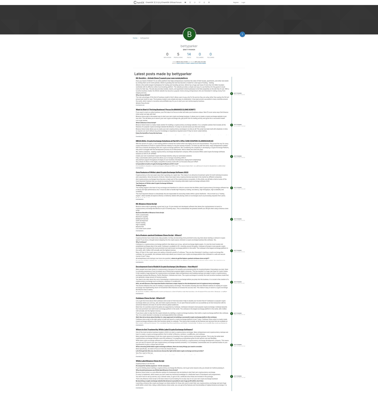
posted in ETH (139, 136)
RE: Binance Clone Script (146, 204)
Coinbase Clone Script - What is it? (150, 298)
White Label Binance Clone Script (150, 361)
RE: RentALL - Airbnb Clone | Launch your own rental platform (162, 78)
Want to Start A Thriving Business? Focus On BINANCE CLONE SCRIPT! (165, 109)
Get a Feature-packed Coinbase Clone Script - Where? (159, 235)
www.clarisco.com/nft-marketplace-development (191, 63)
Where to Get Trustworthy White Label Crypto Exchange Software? (164, 329)
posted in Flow (140, 105)
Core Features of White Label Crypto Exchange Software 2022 (162, 172)
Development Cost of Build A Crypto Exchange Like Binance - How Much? (167, 267)
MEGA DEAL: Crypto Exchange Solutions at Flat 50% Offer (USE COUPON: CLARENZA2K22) (174, 141)
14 (189, 54)
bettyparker (238, 93)
